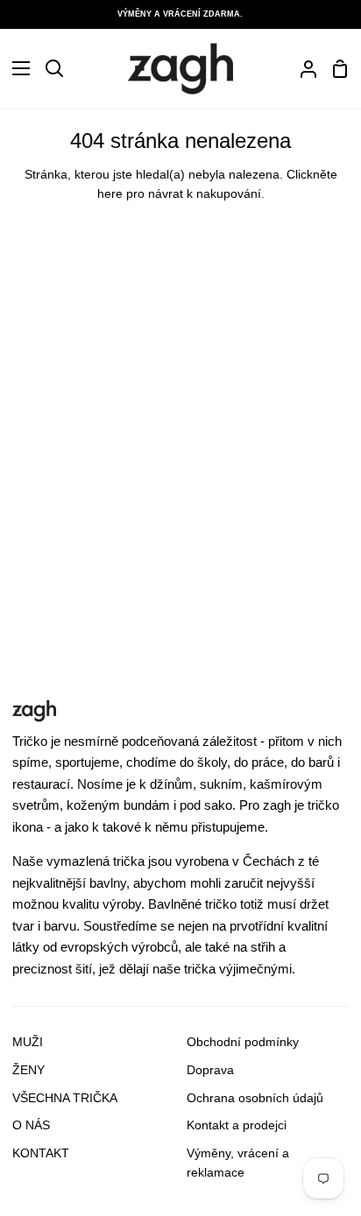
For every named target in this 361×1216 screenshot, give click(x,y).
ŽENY (28, 1070)
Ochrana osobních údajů (255, 1098)
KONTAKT (40, 1153)
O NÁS (31, 1125)
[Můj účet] (301, 69)
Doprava (210, 1070)
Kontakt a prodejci (237, 1125)
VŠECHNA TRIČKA (64, 1098)
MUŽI (27, 1042)
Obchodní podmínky (243, 1042)
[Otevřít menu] (16, 68)
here (110, 193)
